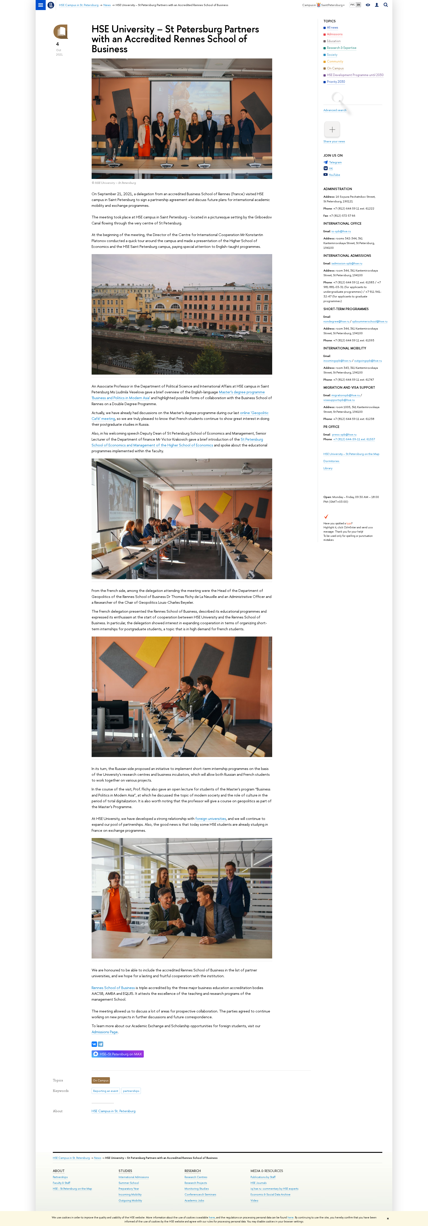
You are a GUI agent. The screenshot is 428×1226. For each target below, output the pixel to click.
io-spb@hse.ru (341, 231)
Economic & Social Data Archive (270, 1194)
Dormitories (331, 461)
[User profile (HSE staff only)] (376, 5)
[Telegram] (100, 1044)
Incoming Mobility (130, 1194)
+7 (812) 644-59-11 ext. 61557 (354, 439)
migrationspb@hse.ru (345, 395)
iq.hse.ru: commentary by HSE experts (274, 1189)
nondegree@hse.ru (336, 321)
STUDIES (125, 1170)
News (97, 1158)
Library (327, 468)
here (212, 1217)
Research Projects (196, 1183)
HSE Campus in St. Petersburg (114, 1111)
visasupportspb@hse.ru (339, 400)
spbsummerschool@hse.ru (369, 321)
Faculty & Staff (61, 1183)
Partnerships (60, 1177)
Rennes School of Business (113, 987)
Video (254, 1200)
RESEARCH (193, 1170)
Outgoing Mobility (130, 1200)
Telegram (335, 162)
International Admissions (134, 1177)
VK (331, 168)
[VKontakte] (94, 1044)
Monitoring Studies (197, 1189)
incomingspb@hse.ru (337, 361)
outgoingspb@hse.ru (368, 361)
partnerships (131, 1091)
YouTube (334, 175)
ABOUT (59, 1170)
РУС (352, 4)
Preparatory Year (129, 1189)
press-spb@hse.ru (344, 434)
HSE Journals (258, 1183)
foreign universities (210, 818)
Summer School (129, 1183)
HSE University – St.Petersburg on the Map (351, 454)
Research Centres (196, 1177)
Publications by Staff (263, 1177)
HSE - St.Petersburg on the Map (72, 1189)
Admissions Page (105, 1031)
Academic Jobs (194, 1200)
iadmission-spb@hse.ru (346, 263)
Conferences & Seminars (200, 1194)
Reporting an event (105, 1091)
